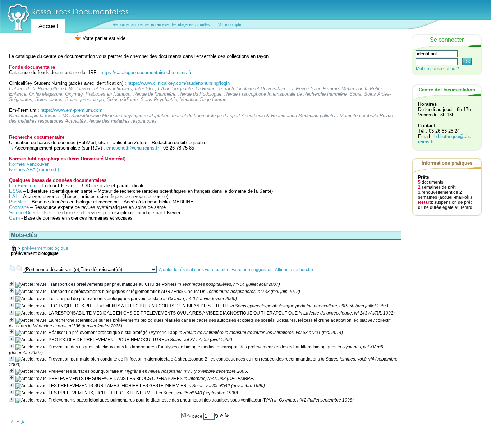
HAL (14, 196)
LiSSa (15, 191)
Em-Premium (22, 185)
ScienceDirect (23, 212)
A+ (24, 422)
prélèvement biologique (45, 248)
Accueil (48, 26)
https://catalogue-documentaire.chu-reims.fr (146, 72)
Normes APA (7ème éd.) (34, 169)
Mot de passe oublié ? (437, 68)
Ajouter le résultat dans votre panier (193, 269)
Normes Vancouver (29, 164)
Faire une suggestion (252, 269)
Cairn (14, 218)
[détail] (11, 283)
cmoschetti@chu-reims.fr (132, 148)
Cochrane (19, 207)
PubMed (17, 202)
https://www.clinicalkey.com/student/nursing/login (179, 83)
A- (13, 422)
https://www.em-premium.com (71, 110)
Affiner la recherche (294, 269)
